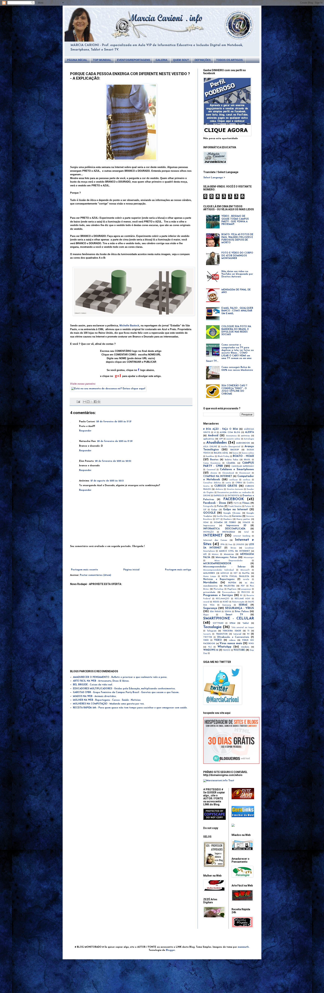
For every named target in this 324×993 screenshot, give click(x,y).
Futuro (248, 506)
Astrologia (249, 439)
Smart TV (234, 615)
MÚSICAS (224, 573)
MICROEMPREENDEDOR (217, 564)
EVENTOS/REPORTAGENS (133, 59)
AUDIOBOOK (243, 443)
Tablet (245, 623)
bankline (210, 456)
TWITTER (207, 637)
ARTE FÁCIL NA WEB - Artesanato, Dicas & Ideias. (101, 681)
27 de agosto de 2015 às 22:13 (107, 481)
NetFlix (246, 573)
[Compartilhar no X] (92, 402)
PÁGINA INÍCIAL (77, 59)
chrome (213, 473)
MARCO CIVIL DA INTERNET (234, 551)
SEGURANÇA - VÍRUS (239, 608)
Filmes (246, 503)
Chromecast (244, 473)
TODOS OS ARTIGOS (229, 59)
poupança (246, 589)
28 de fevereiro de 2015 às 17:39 (115, 441)
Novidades (210, 582)
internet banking (241, 536)
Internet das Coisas (215, 540)
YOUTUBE (239, 650)
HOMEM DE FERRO (225, 522)
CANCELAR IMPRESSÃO (243, 466)
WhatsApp (224, 646)
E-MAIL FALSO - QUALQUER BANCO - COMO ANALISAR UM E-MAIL (237, 311)
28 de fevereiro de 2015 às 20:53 (113, 461)
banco (235, 453)
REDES (216, 602)
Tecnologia (212, 627)
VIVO (251, 644)
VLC (210, 647)
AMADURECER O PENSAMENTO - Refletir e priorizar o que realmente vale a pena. (120, 677)
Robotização (238, 602)
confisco (246, 480)
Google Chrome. (232, 513)
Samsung (226, 605)
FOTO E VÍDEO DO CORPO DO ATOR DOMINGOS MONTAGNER (237, 256)
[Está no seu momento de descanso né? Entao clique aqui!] (108, 389)
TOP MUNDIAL (102, 59)
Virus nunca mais (231, 643)
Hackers (227, 519)
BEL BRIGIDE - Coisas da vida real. (93, 685)
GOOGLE (209, 513)
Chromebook (228, 473)
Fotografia (208, 506)
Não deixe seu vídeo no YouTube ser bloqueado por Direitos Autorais (237, 274)
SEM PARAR (215, 612)
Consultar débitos (212, 483)
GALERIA (161, 59)
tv (248, 634)
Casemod (211, 470)
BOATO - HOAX (243, 456)
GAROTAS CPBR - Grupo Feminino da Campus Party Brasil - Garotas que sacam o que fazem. (126, 692)
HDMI (205, 522)
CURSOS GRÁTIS (225, 486)
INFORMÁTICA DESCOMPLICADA (224, 529)
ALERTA (249, 432)
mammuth (243, 947)
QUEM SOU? (181, 59)
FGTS (236, 503)
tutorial (237, 634)
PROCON (245, 592)
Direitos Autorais (235, 489)
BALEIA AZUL (221, 453)
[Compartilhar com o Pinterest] (99, 402)
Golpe (214, 510)
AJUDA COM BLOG (230, 432)
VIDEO (218, 640)
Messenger (249, 557)
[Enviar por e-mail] (84, 402)
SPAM (232, 623)
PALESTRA (229, 586)
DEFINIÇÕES (203, 59)
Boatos (214, 460)
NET (236, 573)
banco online (248, 453)
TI (248, 631)
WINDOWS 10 (210, 650)
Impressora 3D (236, 525)
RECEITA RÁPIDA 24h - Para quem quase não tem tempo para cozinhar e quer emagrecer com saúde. (130, 708)
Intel (246, 532)
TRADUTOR (221, 634)
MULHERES (209, 573)
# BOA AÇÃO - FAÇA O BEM (220, 429)
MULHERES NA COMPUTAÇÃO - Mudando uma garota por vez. (108, 704)
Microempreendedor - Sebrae (224, 567)
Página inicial (131, 570)
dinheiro (219, 489)
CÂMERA (230, 463)
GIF (204, 510)
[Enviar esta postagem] (78, 402)
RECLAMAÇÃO (222, 599)
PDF (243, 586)
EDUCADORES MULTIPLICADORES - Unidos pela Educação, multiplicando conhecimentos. (124, 689)
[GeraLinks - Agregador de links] (243, 816)
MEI (205, 554)
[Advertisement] (131, 558)
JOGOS (240, 545)
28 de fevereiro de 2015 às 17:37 (113, 422)
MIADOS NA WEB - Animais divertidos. (94, 696)
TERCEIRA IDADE (232, 631)
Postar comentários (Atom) (95, 575)
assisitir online (233, 439)
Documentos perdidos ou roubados (234, 492)
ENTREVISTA (233, 496)
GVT (218, 519)
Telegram (211, 631)
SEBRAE (243, 605)
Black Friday (223, 456)
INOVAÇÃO (208, 532)
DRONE (206, 496)
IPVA (222, 544)
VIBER (206, 640)
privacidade (209, 592)
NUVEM (232, 583)
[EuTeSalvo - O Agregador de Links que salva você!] (243, 799)
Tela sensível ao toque (242, 627)
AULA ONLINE (210, 447)
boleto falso (231, 460)
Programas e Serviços (218, 595)
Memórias (229, 554)
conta (228, 483)
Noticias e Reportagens (219, 579)
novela (246, 579)
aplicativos (208, 439)
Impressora (209, 526)
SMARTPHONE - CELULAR (228, 618)
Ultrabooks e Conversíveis (233, 637)
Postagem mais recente (84, 570)
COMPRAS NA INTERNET (217, 476)
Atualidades (216, 443)
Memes (215, 554)
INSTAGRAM (228, 532)
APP (221, 439)
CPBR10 (239, 483)
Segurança (210, 608)
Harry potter (243, 519)
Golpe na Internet (235, 509)
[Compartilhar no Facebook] (95, 402)
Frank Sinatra (235, 506)
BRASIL (247, 460)
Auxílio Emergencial (230, 447)
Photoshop (219, 589)
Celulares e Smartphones (237, 469)
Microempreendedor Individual (218, 570)
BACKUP (234, 450)
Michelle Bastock (129, 325)
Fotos (220, 506)
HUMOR (246, 522)
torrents (207, 634)
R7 (241, 595)
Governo (237, 516)
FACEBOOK (233, 499)
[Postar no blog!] (88, 402)
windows (245, 647)
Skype (206, 615)
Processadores (229, 592)
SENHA (228, 612)
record (206, 602)
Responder (85, 431)
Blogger (170, 950)
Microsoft (245, 570)
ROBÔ (226, 602)
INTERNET (213, 535)
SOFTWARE (218, 623)
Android (213, 435)
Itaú (230, 544)
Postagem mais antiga (178, 570)
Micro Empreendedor (228, 561)
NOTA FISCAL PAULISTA (235, 576)
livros (233, 548)
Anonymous (231, 436)
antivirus (245, 436)
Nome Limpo (209, 576)
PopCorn (231, 589)
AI (215, 432)
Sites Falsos (242, 611)
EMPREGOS (219, 496)
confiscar (233, 480)
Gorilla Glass (223, 516)
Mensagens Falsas (226, 557)
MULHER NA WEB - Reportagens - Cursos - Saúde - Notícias (107, 700)
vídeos (232, 640)
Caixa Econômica (211, 463)
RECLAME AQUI (242, 599)
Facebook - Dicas (214, 503)
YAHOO (226, 650)
